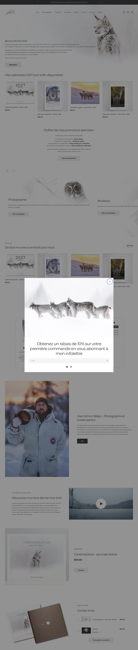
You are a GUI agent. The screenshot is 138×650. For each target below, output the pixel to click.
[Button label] (107, 361)
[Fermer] (109, 281)
